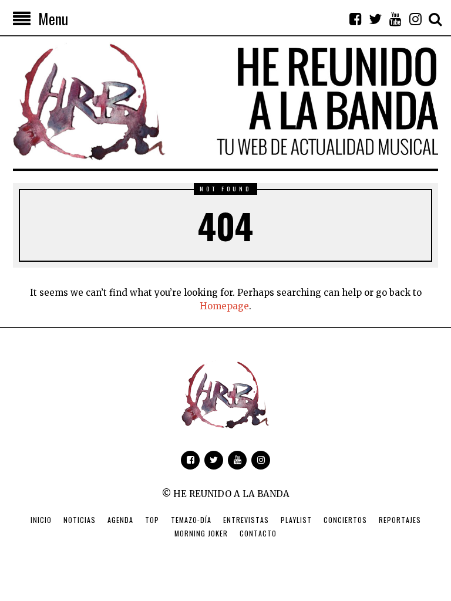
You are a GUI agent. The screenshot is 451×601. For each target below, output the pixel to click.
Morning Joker (201, 533)
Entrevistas (246, 520)
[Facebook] (355, 19)
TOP (152, 520)
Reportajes (400, 520)
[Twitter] (375, 19)
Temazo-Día (191, 520)
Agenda (120, 520)
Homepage (224, 306)
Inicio (41, 520)
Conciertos (345, 520)
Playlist (296, 520)
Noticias (79, 520)
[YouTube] (395, 19)
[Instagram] (415, 19)
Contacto (258, 533)
